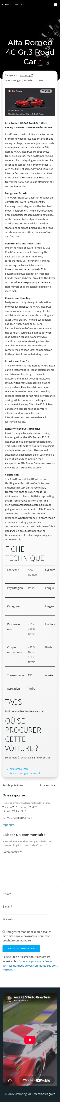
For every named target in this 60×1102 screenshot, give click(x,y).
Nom (6, 894)
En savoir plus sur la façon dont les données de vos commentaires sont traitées (30, 965)
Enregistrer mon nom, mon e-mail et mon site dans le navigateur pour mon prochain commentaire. (26, 936)
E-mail (7, 906)
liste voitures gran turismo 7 (25, 773)
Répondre (8, 825)
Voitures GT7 (26, 75)
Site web (7, 919)
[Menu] (55, 4)
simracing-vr (14, 80)
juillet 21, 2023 (35, 80)
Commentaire (12, 852)
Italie (26, 768)
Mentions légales (44, 1094)
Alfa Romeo (16, 768)
